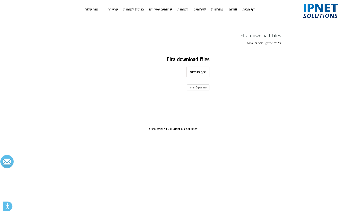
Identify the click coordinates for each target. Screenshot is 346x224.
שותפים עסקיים (160, 10)
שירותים (200, 10)
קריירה (113, 10)
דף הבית (248, 10)
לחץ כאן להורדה (198, 87)
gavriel (269, 43)
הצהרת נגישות (157, 129)
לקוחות (182, 10)
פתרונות (217, 10)
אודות (233, 10)
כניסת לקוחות (133, 10)
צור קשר (91, 10)
